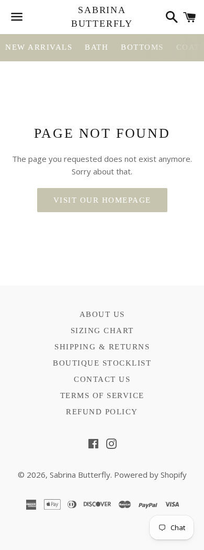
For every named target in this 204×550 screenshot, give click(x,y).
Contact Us (102, 379)
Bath (96, 47)
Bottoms (142, 47)
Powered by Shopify (150, 474)
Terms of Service (102, 395)
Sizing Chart (102, 330)
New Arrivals (38, 47)
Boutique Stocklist (102, 363)
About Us (102, 314)
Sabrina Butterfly (102, 16)
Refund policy (102, 412)
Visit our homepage (102, 200)
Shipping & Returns (102, 347)
